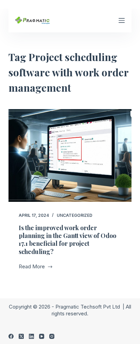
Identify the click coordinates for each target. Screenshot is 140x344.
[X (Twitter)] (21, 336)
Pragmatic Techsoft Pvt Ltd (88, 306)
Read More (32, 267)
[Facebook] (11, 336)
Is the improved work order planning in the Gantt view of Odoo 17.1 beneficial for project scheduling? (67, 240)
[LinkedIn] (31, 336)
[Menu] (122, 20)
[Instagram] (51, 336)
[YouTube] (41, 336)
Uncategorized (74, 215)
